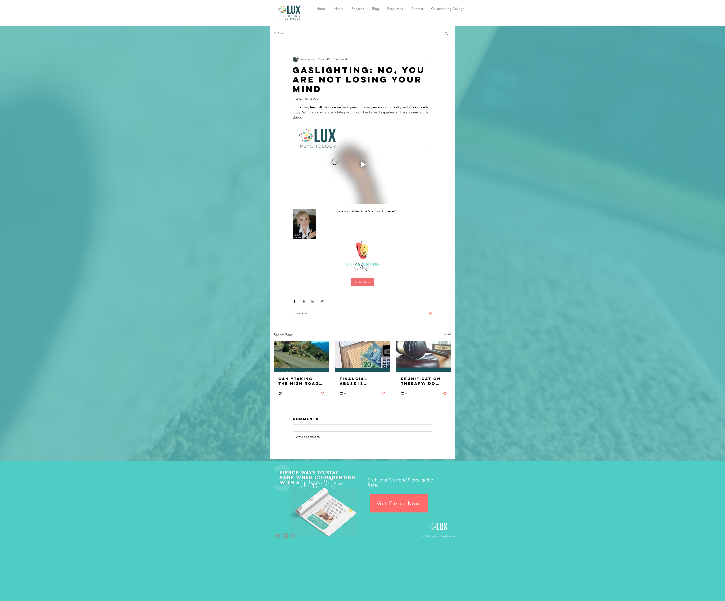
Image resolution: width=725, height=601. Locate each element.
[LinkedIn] (285, 536)
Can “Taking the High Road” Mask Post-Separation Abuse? (300, 381)
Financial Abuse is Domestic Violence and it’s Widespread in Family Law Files (362, 381)
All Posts (279, 33)
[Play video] (362, 164)
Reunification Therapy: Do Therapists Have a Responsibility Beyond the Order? (422, 381)
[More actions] (430, 59)
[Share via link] (322, 301)
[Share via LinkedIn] (313, 301)
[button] (446, 33)
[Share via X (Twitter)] (303, 301)
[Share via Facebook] (294, 301)
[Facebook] (277, 536)
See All (447, 334)
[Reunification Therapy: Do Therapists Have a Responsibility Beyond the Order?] (423, 356)
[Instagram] (293, 536)
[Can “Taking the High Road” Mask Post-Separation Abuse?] (301, 356)
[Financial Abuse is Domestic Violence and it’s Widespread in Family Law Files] (362, 356)
